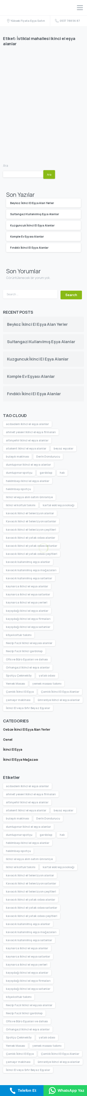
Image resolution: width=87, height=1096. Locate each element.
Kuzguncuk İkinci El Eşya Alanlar (32, 225)
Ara (5, 165)
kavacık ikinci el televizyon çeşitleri (31, 529)
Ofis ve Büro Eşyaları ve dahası (27, 659)
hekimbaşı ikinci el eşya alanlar (27, 481)
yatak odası (47, 675)
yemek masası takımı (47, 683)
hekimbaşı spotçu (18, 489)
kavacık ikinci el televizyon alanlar (30, 513)
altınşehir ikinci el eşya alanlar (27, 440)
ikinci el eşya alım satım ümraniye (29, 497)
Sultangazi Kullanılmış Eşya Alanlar (34, 214)
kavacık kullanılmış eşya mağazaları (31, 570)
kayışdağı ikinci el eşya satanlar (28, 627)
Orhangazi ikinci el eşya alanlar (28, 667)
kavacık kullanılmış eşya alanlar (28, 562)
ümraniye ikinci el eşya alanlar (59, 700)
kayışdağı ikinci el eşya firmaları (28, 619)
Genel (7, 739)
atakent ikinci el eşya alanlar (26, 448)
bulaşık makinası (17, 456)
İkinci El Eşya (12, 749)
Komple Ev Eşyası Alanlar (27, 236)
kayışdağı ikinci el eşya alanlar (27, 611)
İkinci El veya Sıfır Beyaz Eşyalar (28, 708)
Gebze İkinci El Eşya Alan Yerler (26, 729)
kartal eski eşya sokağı (58, 505)
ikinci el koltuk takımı (20, 505)
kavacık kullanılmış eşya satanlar (29, 578)
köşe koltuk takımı (19, 635)
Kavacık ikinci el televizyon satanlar (31, 521)
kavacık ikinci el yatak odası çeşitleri (31, 554)
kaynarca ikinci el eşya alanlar (27, 586)
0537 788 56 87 (70, 21)
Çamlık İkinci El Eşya (20, 692)
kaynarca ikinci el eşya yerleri (26, 602)
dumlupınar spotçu (19, 473)
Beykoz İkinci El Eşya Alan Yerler (32, 203)
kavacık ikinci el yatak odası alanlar (30, 538)
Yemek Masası (15, 683)
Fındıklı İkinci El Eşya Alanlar (29, 247)
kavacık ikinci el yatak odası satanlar (31, 546)
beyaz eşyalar (63, 448)
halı (62, 473)
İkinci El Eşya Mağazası (20, 759)
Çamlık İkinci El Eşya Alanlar (60, 692)
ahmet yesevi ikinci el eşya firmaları (31, 432)
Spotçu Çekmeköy (19, 675)
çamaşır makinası (18, 700)
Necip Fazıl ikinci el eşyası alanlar (29, 643)
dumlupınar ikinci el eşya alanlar (28, 464)
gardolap (46, 473)
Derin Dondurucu (48, 456)
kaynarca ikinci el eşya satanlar (28, 594)
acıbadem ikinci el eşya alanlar (27, 424)
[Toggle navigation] (80, 7)
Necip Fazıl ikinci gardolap (24, 651)
